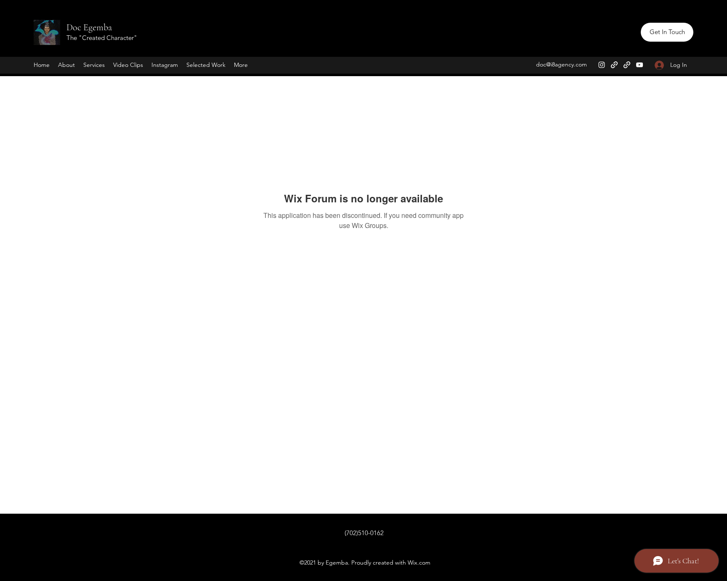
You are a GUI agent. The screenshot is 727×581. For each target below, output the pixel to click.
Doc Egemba (89, 27)
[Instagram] (601, 65)
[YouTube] (639, 65)
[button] (667, 32)
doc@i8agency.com (561, 64)
